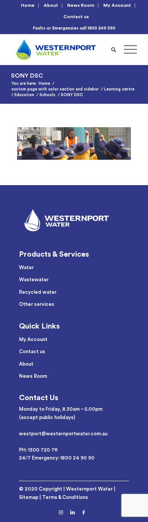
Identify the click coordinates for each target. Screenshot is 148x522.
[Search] (113, 49)
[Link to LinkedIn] (72, 512)
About (51, 5)
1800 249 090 (101, 28)
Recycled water (38, 292)
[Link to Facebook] (84, 512)
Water (26, 267)
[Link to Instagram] (61, 512)
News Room (80, 5)
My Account (117, 5)
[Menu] (126, 49)
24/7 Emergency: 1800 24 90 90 (56, 457)
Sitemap (28, 497)
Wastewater (34, 279)
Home (28, 5)
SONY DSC (27, 76)
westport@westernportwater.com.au (63, 433)
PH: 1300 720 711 (38, 449)
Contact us (76, 16)
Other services (36, 304)
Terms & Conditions (65, 497)
